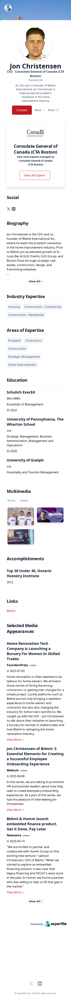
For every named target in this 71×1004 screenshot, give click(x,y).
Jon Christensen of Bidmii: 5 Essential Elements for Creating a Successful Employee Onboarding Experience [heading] (35, 756)
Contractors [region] (33, 341)
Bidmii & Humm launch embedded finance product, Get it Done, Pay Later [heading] (32, 823)
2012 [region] (10, 582)
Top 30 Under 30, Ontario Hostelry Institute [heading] (29, 573)
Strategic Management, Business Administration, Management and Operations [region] (30, 440)
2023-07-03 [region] (17, 671)
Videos (24, 500)
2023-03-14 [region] (17, 841)
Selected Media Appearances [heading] (22, 628)
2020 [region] (13, 451)
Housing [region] (14, 307)
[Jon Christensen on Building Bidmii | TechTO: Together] (50, 514)
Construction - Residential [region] (26, 315)
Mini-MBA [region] (13, 398)
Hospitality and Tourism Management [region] (33, 472)
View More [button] (14, 740)
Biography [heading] (17, 223)
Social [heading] (13, 197)
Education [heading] (17, 380)
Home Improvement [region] (22, 365)
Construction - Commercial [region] (42, 307)
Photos (11, 500)
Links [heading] (12, 601)
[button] (8, 209)
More (38, 110)
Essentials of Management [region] (25, 404)
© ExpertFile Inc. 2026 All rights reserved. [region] (35, 993)
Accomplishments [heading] (25, 559)
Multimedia (19, 491)
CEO (35, 74)
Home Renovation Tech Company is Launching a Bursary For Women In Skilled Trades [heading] (33, 651)
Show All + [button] (35, 281)
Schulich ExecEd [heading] (21, 392)
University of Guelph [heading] (25, 460)
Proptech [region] (14, 341)
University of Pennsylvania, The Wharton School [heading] (35, 422)
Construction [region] (17, 349)
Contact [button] (22, 110)
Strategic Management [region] (24, 357)
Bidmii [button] (11, 611)
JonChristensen (35, 66)
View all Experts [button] (35, 175)
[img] (35, 132)
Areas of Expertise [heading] (25, 330)
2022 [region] (13, 410)
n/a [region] (9, 431)
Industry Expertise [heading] (26, 296)
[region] (35, 80)
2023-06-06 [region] (17, 776)
